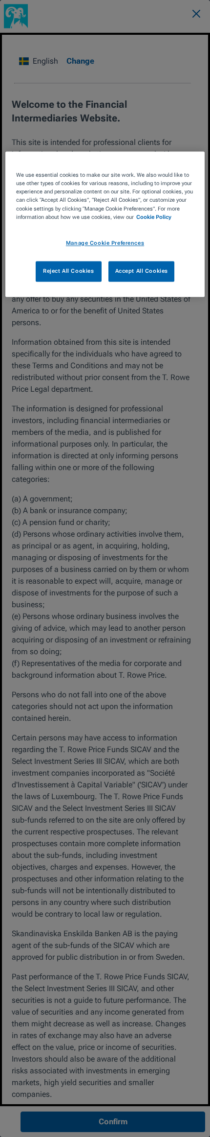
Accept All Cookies (141, 270)
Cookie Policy (153, 216)
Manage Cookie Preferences (105, 242)
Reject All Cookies (68, 270)
